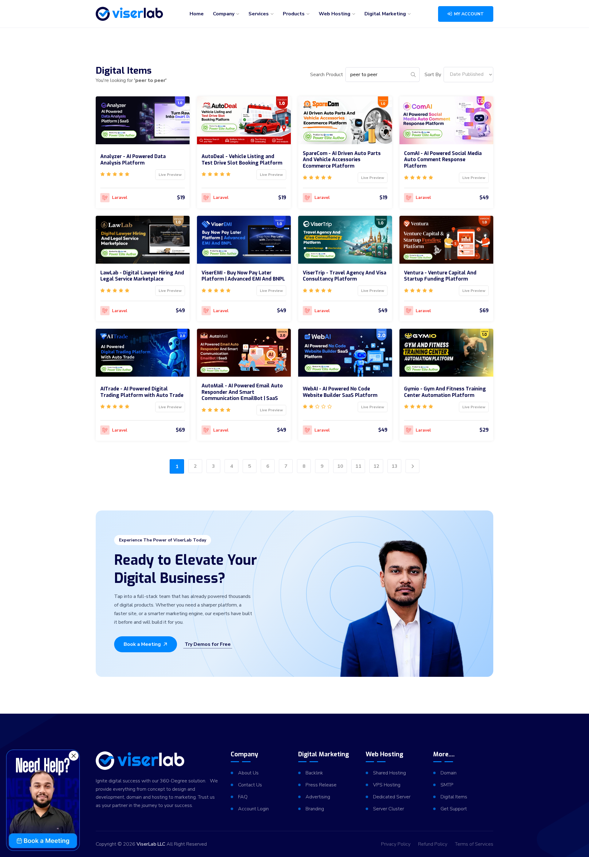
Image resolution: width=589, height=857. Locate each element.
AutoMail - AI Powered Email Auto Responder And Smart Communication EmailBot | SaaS (242, 392)
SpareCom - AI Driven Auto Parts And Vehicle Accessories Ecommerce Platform (342, 159)
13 (394, 466)
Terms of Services (474, 844)
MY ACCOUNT (468, 14)
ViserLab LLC (151, 844)
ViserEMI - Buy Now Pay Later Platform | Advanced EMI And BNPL (243, 276)
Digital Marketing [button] (385, 13)
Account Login (253, 808)
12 (376, 466)
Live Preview (170, 174)
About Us (248, 773)
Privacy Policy (395, 844)
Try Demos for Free (208, 644)
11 (358, 466)
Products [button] (294, 13)
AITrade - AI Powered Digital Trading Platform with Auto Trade (141, 392)
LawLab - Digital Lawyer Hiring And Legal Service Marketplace (142, 276)
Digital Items (454, 796)
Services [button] (259, 13)
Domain (448, 773)
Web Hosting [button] (335, 13)
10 (340, 466)
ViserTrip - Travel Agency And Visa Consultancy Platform (344, 276)
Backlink (314, 773)
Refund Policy (432, 844)
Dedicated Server (391, 796)
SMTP (447, 784)
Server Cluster (388, 808)
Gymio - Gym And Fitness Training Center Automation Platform (445, 392)
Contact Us (250, 784)
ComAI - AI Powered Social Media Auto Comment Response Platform (443, 159)
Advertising (318, 796)
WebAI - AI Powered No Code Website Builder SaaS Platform (340, 392)
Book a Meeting (142, 644)
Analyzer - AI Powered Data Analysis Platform (133, 159)
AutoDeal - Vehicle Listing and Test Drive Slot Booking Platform (242, 159)
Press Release (321, 784)
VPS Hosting (386, 784)
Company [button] (224, 13)
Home (197, 13)
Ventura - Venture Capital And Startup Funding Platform (440, 276)
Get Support (454, 808)
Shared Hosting (389, 773)
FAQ (243, 796)
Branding (315, 808)
